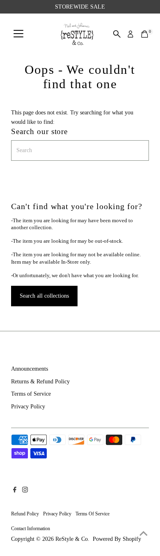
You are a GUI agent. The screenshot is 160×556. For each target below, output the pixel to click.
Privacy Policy (28, 406)
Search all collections (44, 295)
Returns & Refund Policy (40, 381)
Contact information (30, 528)
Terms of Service (31, 393)
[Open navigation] (18, 34)
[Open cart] (144, 34)
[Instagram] (25, 490)
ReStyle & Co (71, 538)
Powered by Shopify (117, 538)
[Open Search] (117, 34)
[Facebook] (14, 490)
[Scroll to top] (143, 533)
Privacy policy (57, 514)
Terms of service (92, 514)
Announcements (29, 368)
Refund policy (25, 514)
